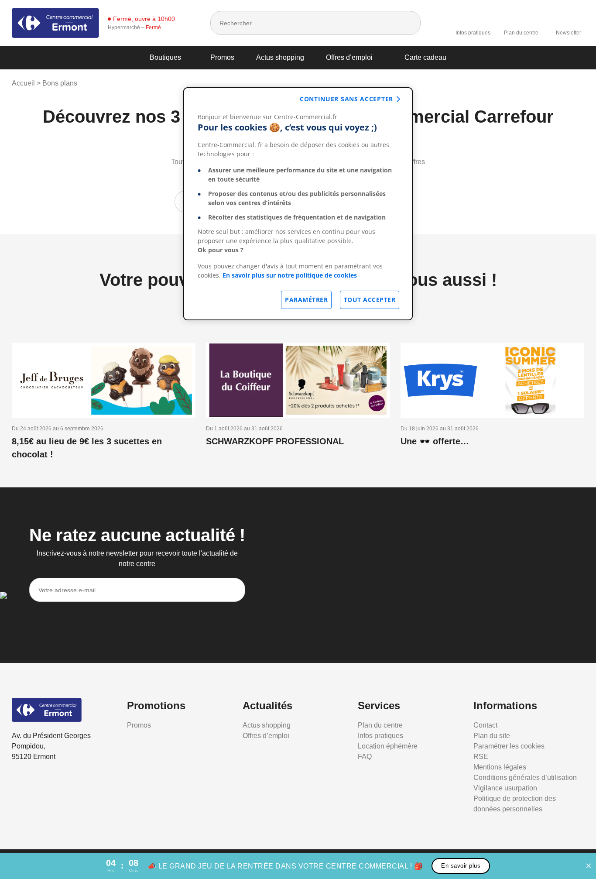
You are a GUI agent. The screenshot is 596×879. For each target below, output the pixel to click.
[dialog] (298, 204)
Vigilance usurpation (505, 788)
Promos (222, 57)
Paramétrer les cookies (509, 746)
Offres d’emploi (349, 57)
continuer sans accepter (346, 99)
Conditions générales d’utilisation (525, 777)
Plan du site (491, 735)
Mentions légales (499, 767)
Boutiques (165, 57)
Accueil (23, 83)
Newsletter (568, 33)
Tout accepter (370, 299)
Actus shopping (280, 57)
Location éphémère (388, 746)
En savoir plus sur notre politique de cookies (290, 275)
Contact (485, 725)
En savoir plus (460, 865)
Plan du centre (521, 33)
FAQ (365, 756)
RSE (480, 756)
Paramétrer (306, 299)
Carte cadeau (425, 57)
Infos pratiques (473, 33)
